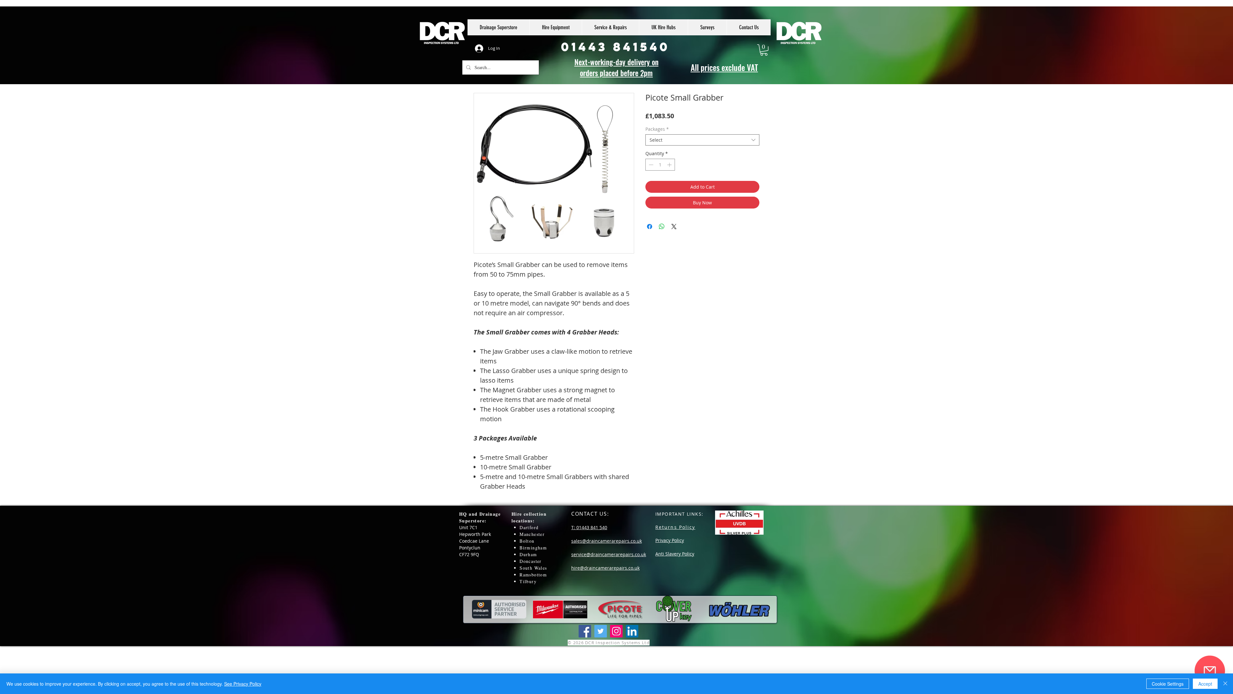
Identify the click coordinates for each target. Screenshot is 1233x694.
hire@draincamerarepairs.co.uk (605, 568)
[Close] (1225, 684)
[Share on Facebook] (649, 226)
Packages (657, 129)
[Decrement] (650, 164)
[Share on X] (674, 226)
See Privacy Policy (242, 684)
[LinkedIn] (632, 631)
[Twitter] (600, 631)
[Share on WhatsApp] (662, 226)
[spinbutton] (660, 164)
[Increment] (670, 164)
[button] (764, 50)
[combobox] (702, 140)
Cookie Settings (1168, 684)
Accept (1205, 684)
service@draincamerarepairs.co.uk (608, 554)
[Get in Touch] (1210, 671)
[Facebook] (585, 631)
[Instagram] (616, 631)
